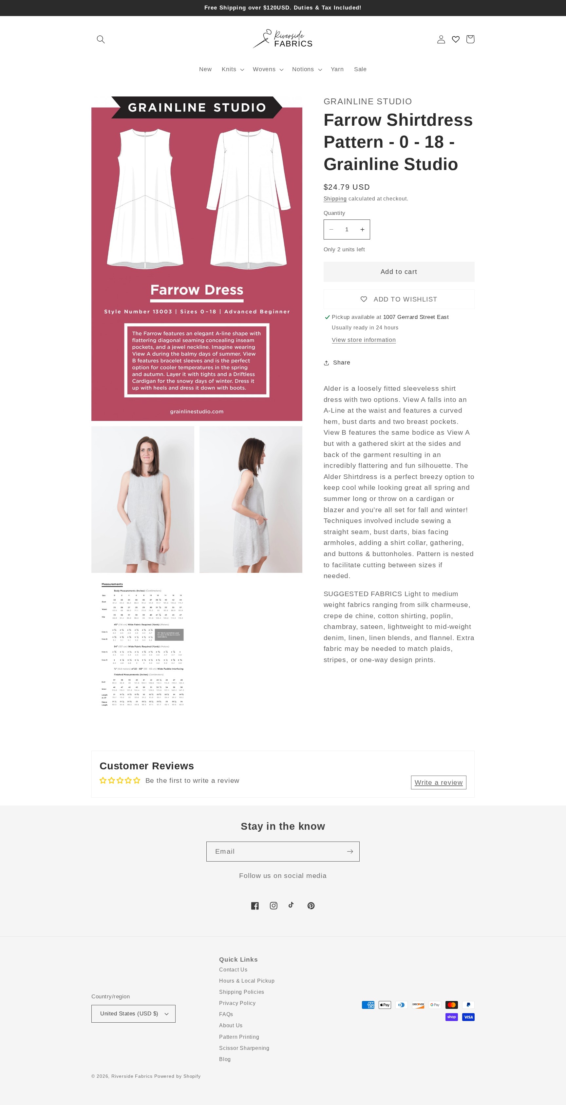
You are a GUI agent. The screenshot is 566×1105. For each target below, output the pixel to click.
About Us (231, 1025)
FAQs (226, 1014)
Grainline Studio (368, 101)
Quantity (335, 213)
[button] (100, 39)
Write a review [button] (439, 782)
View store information (364, 340)
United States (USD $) (129, 1014)
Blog (225, 1059)
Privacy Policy (237, 1003)
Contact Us (233, 969)
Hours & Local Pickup (247, 981)
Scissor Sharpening (244, 1048)
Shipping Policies (241, 992)
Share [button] (341, 362)
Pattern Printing (239, 1037)
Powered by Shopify (177, 1076)
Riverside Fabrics (131, 1076)
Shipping (335, 198)
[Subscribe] (350, 852)
